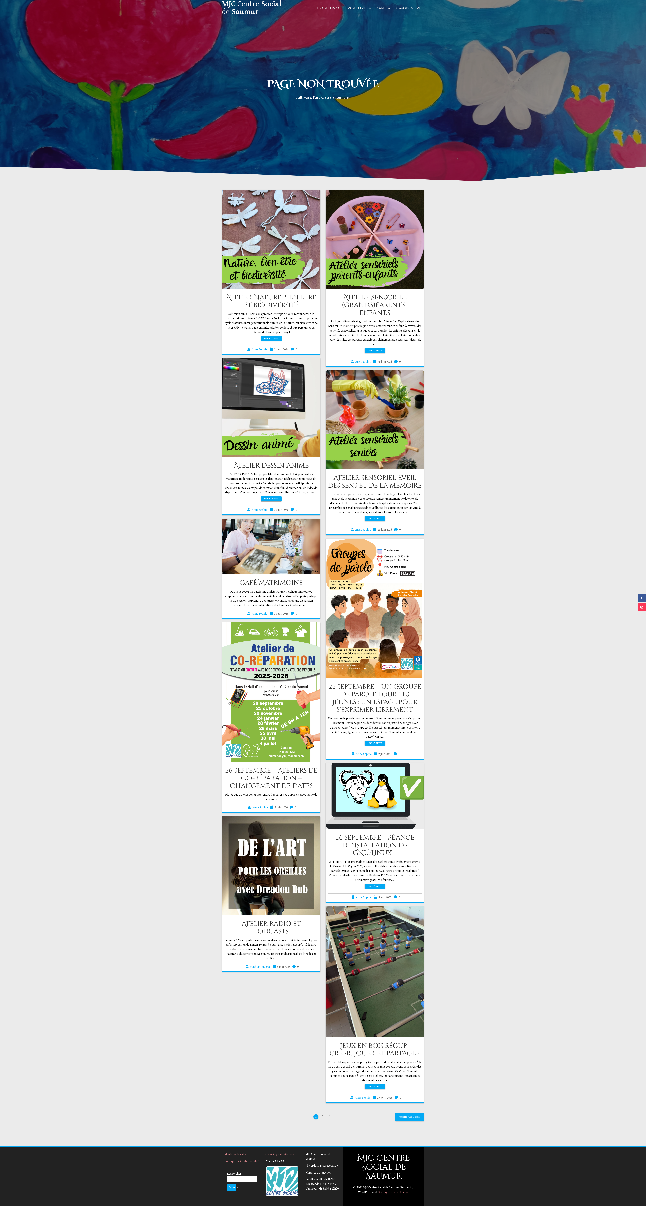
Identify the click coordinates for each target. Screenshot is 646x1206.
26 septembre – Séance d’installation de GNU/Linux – (375, 845)
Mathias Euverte (260, 967)
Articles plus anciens (409, 1117)
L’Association (409, 8)
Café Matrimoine (271, 582)
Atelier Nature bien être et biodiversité (271, 301)
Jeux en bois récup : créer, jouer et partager (375, 1049)
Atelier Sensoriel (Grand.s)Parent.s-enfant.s (375, 305)
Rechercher (234, 1173)
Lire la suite (271, 338)
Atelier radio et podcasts (271, 927)
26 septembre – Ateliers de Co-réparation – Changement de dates (271, 778)
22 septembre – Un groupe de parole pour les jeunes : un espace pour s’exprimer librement (374, 698)
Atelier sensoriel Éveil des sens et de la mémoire (375, 481)
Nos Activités (358, 8)
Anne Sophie (259, 349)
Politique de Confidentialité (242, 1161)
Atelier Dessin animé (271, 465)
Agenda (383, 8)
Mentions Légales (235, 1154)
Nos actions (328, 8)
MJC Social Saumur (251, 8)
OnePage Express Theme (393, 1192)
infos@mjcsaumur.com (279, 1154)
